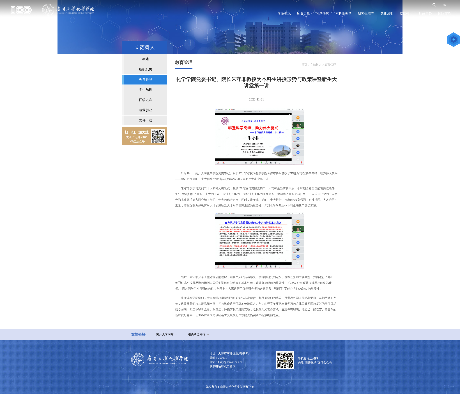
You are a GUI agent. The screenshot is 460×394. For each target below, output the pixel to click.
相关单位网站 (196, 334)
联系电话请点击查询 (222, 366)
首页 (304, 64)
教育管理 (330, 64)
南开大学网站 (165, 334)
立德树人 (316, 64)
